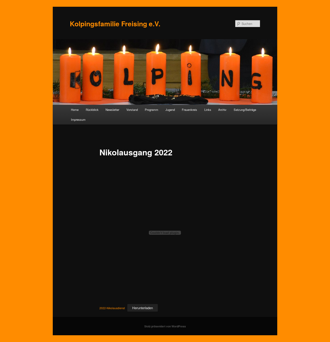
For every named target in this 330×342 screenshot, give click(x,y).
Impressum (78, 119)
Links (207, 109)
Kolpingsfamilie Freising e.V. (115, 23)
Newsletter (112, 109)
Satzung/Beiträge (245, 109)
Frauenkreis (189, 109)
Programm (151, 109)
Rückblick (92, 109)
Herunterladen (142, 307)
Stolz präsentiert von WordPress (165, 326)
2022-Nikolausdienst (112, 308)
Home (75, 109)
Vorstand (132, 109)
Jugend (170, 109)
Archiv (222, 109)
